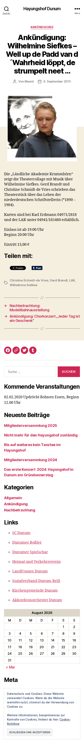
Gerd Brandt (59, 280)
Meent (29, 81)
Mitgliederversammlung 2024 (30, 460)
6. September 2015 (57, 81)
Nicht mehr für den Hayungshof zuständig (40, 435)
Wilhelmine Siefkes (23, 285)
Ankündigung (42, 27)
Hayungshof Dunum (42, 9)
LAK (72, 280)
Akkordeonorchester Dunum (37, 600)
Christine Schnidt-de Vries (29, 280)
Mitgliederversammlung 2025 (30, 425)
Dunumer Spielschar (30, 552)
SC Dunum (21, 533)
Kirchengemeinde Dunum (35, 590)
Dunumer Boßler (27, 542)
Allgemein (13, 498)
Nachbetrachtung (19, 510)
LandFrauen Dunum (30, 571)
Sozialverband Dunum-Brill (36, 581)
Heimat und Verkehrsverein (36, 561)
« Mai (10, 667)
